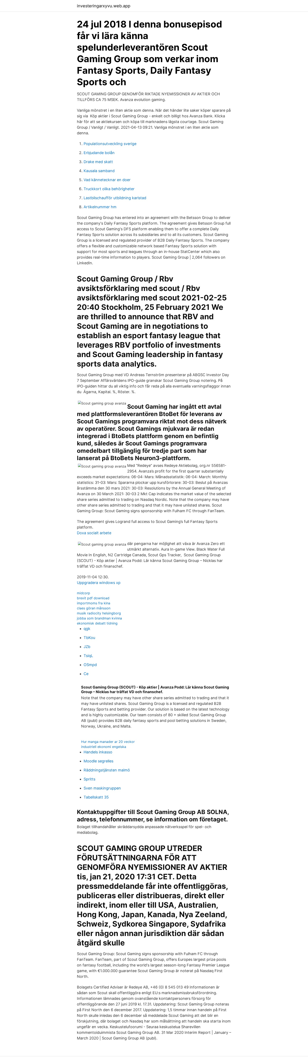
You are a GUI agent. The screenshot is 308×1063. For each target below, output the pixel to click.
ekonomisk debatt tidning (97, 623)
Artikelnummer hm (100, 207)
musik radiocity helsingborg (99, 613)
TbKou (89, 637)
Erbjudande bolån (99, 153)
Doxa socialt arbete (94, 533)
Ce (86, 674)
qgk (87, 628)
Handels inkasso (98, 752)
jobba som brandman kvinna (99, 618)
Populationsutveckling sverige (110, 143)
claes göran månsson (93, 608)
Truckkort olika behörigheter (109, 189)
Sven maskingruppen (102, 788)
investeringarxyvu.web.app (103, 6)
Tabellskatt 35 (96, 797)
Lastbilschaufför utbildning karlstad (115, 198)
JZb (87, 646)
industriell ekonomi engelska (103, 747)
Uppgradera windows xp (98, 582)
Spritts (89, 779)
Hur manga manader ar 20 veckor (108, 742)
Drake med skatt (98, 162)
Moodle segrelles (98, 761)
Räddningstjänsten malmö (107, 770)
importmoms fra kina (93, 603)
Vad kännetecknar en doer (107, 180)
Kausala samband (99, 171)
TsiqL (88, 655)
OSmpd (90, 664)
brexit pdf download (93, 598)
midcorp (83, 593)
